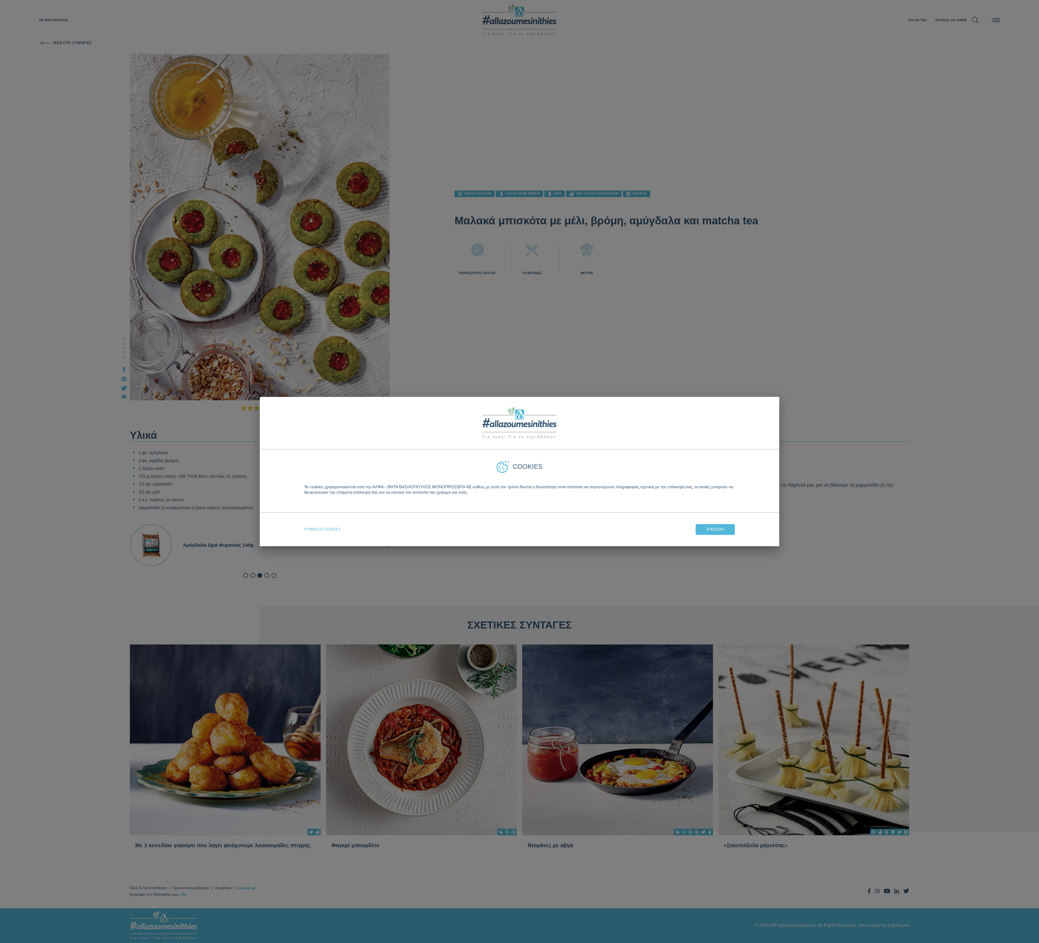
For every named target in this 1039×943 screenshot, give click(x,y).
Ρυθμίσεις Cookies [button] (322, 529)
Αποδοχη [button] (715, 529)
